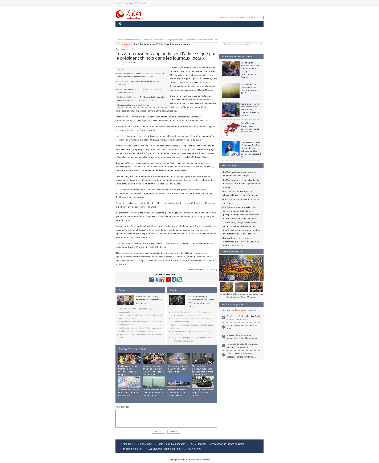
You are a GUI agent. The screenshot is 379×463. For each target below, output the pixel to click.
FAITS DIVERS (206, 28)
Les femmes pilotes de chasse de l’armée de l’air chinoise (128, 392)
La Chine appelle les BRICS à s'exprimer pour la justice (162, 44)
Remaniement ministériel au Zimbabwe (133, 105)
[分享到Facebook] (151, 279)
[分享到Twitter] (157, 279)
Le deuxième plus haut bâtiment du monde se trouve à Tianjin (153, 392)
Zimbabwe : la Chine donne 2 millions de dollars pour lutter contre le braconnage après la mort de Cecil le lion (141, 98)
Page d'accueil (122, 49)
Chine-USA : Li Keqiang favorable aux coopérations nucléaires (149, 299)
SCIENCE (176, 28)
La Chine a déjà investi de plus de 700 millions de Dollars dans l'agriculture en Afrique (241, 183)
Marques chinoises (174, 39)
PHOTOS (124, 34)
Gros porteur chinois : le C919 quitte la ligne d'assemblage (177, 369)
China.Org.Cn (145, 444)
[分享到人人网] (174, 279)
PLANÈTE (222, 28)
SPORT (234, 28)
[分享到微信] (179, 279)
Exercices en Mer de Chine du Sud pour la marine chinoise (177, 392)
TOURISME (247, 28)
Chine (134, 49)
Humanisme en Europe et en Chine (202, 39)
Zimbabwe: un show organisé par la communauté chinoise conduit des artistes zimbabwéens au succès (140, 75)
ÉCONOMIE (136, 28)
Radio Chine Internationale (171, 444)
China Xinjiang (193, 448)
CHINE (123, 28)
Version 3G (224, 17)
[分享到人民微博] (168, 279)
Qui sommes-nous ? (240, 17)
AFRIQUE (163, 28)
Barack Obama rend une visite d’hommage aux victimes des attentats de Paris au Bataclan (241, 242)
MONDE (150, 28)
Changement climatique (153, 39)
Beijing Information (132, 448)
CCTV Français (198, 444)
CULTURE (189, 28)
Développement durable (129, 39)
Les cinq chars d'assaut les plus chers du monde (203, 392)
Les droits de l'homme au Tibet (164, 448)
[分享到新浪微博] (162, 279)
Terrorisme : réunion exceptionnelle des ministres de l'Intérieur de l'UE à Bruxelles (250, 110)
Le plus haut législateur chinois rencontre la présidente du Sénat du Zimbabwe (140, 91)
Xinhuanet (128, 444)
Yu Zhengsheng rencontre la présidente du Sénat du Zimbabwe (138, 83)
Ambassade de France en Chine (227, 444)
